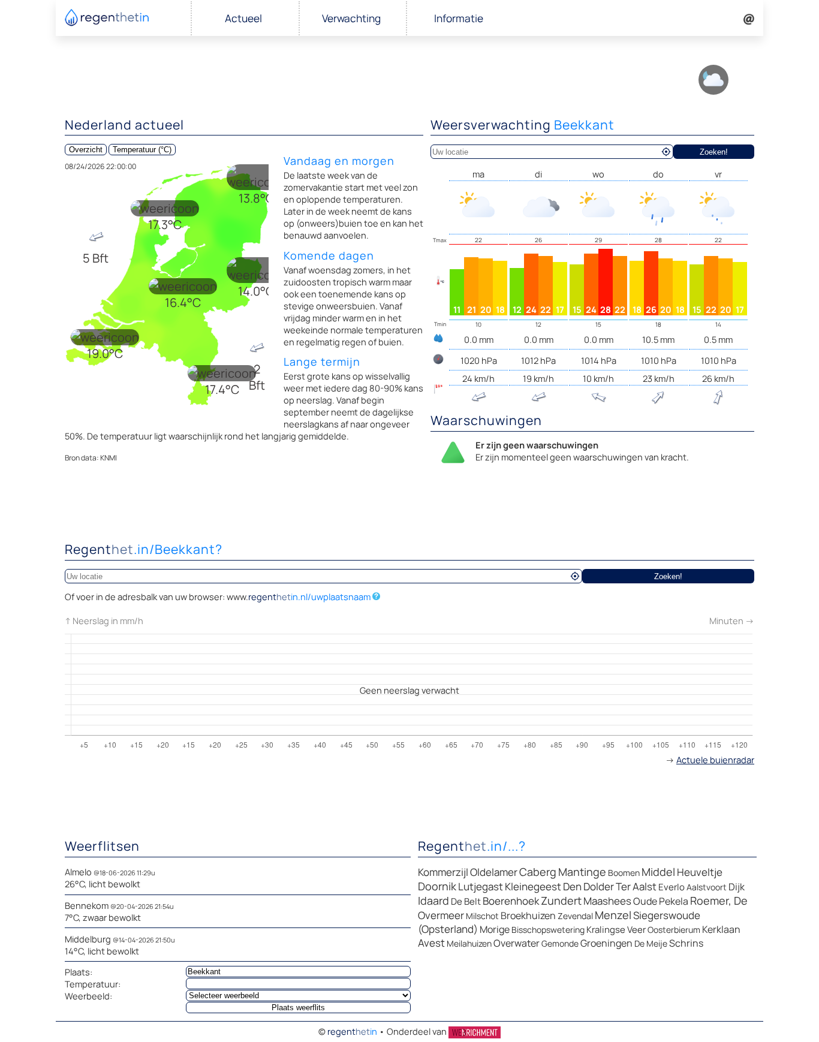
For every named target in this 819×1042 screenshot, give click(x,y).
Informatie (458, 18)
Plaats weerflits (298, 1007)
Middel (658, 872)
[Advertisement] (409, 505)
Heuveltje (699, 872)
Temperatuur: (93, 984)
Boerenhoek (511, 901)
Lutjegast (480, 886)
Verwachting (351, 18)
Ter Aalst (636, 886)
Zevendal (575, 915)
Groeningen (606, 943)
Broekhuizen (528, 915)
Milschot (482, 915)
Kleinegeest (533, 886)
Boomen (624, 872)
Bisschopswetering (548, 929)
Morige (495, 929)
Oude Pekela (660, 901)
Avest (431, 943)
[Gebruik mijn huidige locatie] (666, 151)
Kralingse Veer (616, 929)
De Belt (466, 901)
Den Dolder (588, 886)
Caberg (537, 872)
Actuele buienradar (715, 760)
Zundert (561, 900)
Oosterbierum (674, 929)
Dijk (736, 886)
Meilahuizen (469, 943)
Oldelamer (493, 872)
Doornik (437, 886)
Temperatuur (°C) (142, 149)
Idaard (433, 900)
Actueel (243, 18)
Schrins (686, 943)
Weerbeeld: (88, 996)
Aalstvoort (706, 887)
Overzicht (86, 149)
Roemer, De (719, 900)
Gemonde (560, 943)
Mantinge (582, 872)
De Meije (650, 943)
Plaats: (78, 972)
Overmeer (441, 915)
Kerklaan (721, 929)
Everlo (671, 887)
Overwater (516, 943)
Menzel (613, 915)
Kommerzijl (443, 872)
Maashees (607, 901)
